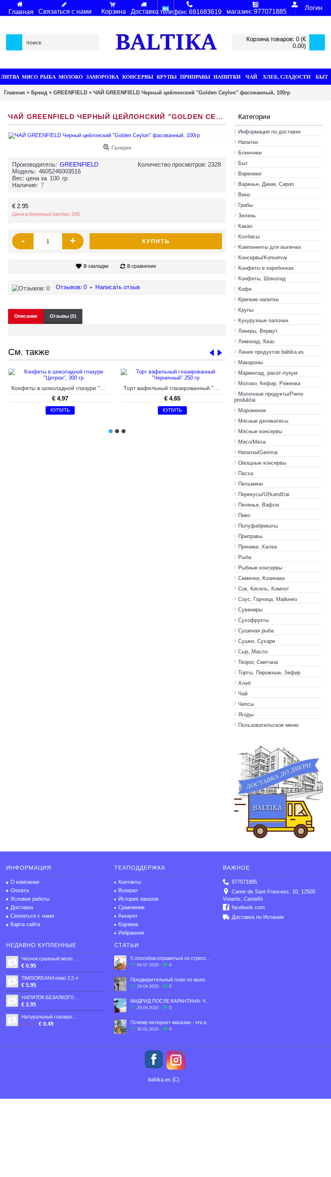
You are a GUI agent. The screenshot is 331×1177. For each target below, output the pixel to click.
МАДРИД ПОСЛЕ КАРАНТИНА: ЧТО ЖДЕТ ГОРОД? (171, 1001)
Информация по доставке (269, 132)
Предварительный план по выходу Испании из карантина (171, 980)
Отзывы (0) (63, 316)
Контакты (129, 882)
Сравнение (131, 907)
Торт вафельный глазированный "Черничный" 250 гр (174, 388)
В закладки (96, 266)
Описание (26, 316)
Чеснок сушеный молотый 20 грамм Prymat (50, 959)
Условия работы (30, 899)
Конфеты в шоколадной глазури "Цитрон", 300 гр (61, 388)
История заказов (138, 899)
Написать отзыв (117, 287)
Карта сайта (25, 924)
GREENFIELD (79, 164)
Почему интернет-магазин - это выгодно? (171, 1022)
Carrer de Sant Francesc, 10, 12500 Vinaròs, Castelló (269, 895)
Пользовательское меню (268, 725)
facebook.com (248, 907)
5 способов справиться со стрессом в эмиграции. (171, 958)
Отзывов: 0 (71, 287)
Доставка (21, 907)
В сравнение (141, 266)
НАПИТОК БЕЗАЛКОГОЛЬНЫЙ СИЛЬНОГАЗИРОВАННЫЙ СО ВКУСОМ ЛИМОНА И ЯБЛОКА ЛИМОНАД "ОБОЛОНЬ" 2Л (50, 997)
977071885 (244, 882)
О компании (24, 882)
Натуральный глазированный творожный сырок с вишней (50, 1017)
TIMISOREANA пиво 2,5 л (49, 978)
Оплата (19, 890)
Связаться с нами (32, 916)
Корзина (128, 924)
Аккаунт (128, 916)
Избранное (131, 933)
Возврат (128, 890)
